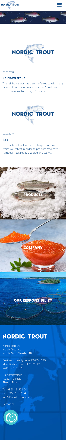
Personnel (9, 404)
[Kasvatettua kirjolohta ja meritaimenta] (10, 5)
